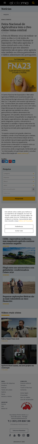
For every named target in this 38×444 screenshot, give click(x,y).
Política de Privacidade (26, 221)
